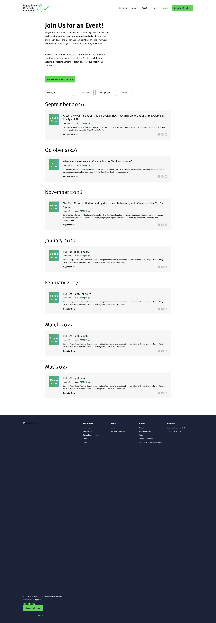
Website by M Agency (32, 599)
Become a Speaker (118, 431)
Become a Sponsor (146, 438)
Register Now (69, 134)
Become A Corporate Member (150, 442)
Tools (85, 438)
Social (124, 92)
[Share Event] (159, 134)
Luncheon (85, 92)
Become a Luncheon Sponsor (60, 79)
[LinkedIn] (33, 604)
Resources (122, 8)
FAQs (85, 442)
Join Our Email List (174, 431)
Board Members (145, 431)
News (141, 435)
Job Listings (87, 431)
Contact (154, 8)
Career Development (91, 435)
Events (134, 8)
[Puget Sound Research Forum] (51, 8)
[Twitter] (29, 604)
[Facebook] (24, 604)
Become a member (64, 61)
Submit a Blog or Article (176, 428)
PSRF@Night (104, 92)
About (144, 8)
